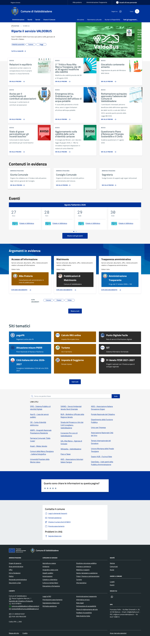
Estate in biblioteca (26, 223)
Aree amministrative (16, 566)
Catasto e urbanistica (50, 579)
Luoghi (112, 581)
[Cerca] (137, 11)
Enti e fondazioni (15, 573)
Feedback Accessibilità (84, 612)
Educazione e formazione (51, 586)
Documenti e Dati (15, 583)
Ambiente (46, 566)
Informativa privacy (83, 599)
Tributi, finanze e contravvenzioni (87, 576)
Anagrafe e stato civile (50, 570)
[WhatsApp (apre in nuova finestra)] (120, 11)
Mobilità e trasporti (82, 570)
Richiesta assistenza (50, 606)
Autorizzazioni (47, 576)
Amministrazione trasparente (86, 596)
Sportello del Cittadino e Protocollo (21, 601)
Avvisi (112, 570)
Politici (11, 576)
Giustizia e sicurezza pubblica (86, 563)
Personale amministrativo (18, 579)
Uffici (10, 570)
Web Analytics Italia (83, 616)
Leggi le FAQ (47, 596)
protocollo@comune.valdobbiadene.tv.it (25, 609)
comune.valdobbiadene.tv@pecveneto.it (25, 606)
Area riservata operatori (118, 633)
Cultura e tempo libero (50, 583)
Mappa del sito (14, 633)
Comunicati (114, 566)
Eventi (112, 585)
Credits (25, 633)
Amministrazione (18, 19)
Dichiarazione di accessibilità (86, 606)
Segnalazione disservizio (51, 603)
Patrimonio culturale (94, 19)
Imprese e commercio (83, 566)
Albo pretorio (77, 2)
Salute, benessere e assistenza (86, 573)
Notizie (112, 563)
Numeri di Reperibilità (112, 19)
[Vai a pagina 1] (73, 231)
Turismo (79, 579)
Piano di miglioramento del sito (87, 609)
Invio (115, 396)
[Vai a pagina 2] (76, 231)
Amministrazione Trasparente (97, 2)
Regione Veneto (15, 2)
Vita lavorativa (81, 583)
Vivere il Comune (49, 19)
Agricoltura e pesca (49, 563)
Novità (30, 19)
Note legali (80, 603)
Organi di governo (15, 563)
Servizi (37, 19)
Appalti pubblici (48, 573)
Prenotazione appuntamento (52, 599)
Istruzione (80, 19)
